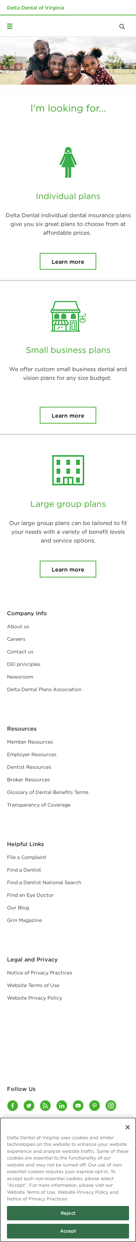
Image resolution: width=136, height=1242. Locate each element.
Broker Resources (28, 779)
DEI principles (23, 664)
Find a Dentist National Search (44, 882)
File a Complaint (26, 857)
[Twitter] (29, 1105)
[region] (68, 1179)
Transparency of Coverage (38, 805)
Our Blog (18, 907)
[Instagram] (111, 1105)
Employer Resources (31, 754)
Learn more (68, 261)
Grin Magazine (24, 920)
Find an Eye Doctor (30, 895)
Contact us (20, 651)
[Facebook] (13, 1105)
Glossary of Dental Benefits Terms (48, 792)
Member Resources (30, 742)
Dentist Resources (29, 767)
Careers (16, 639)
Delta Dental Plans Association (44, 689)
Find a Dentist (24, 870)
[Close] (127, 1127)
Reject (68, 1213)
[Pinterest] (95, 1105)
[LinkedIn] (62, 1105)
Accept (68, 1231)
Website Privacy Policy (34, 998)
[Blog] (46, 1105)
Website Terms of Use (33, 985)
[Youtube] (79, 1105)
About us (18, 626)
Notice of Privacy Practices (39, 973)
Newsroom (20, 677)
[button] (12, 16)
